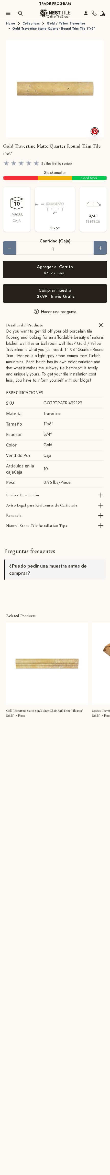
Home (10, 23)
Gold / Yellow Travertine (66, 23)
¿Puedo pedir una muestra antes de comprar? (48, 570)
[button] (55, 88)
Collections (31, 23)
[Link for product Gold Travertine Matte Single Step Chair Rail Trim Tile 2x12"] (47, 663)
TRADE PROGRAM (55, 3)
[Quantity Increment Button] (100, 248)
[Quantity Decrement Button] (9, 248)
